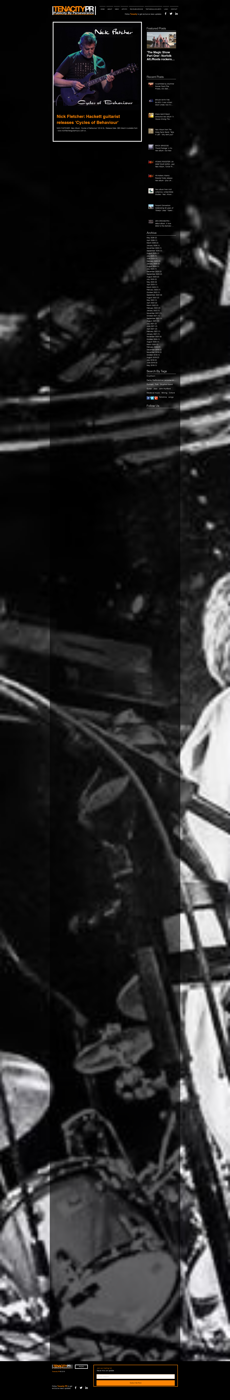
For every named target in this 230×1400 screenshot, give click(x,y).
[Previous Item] (151, 40)
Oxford (172, 393)
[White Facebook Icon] (165, 13)
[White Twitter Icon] (171, 13)
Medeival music (153, 393)
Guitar (149, 388)
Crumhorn (151, 376)
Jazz (155, 388)
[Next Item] (172, 40)
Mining (164, 393)
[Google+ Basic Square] (156, 398)
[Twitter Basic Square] (152, 398)
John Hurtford (165, 388)
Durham (150, 384)
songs (171, 397)
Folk (157, 384)
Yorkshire (163, 397)
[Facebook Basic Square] (148, 398)
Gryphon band (166, 384)
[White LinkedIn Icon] (176, 13)
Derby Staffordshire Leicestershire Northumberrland (161, 380)
